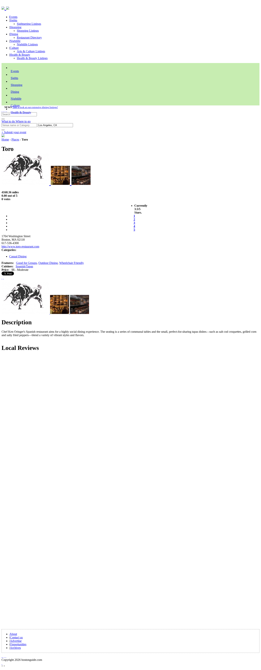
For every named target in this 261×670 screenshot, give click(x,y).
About (13, 634)
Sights (13, 20)
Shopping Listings (28, 30)
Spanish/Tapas (24, 266)
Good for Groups (26, 263)
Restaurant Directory (29, 37)
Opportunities (18, 644)
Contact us (16, 637)
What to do (9, 121)
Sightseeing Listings (29, 23)
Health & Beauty (20, 54)
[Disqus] (130, 407)
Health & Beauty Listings (32, 58)
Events (13, 17)
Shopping (15, 27)
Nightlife (15, 41)
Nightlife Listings (27, 44)
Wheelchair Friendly (71, 263)
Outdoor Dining (48, 263)
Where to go (23, 121)
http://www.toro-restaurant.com (20, 246)
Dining (14, 34)
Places (15, 139)
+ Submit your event (14, 132)
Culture (14, 47)
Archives (15, 647)
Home (5, 139)
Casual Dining (18, 256)
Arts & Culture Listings (31, 51)
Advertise (16, 640)
